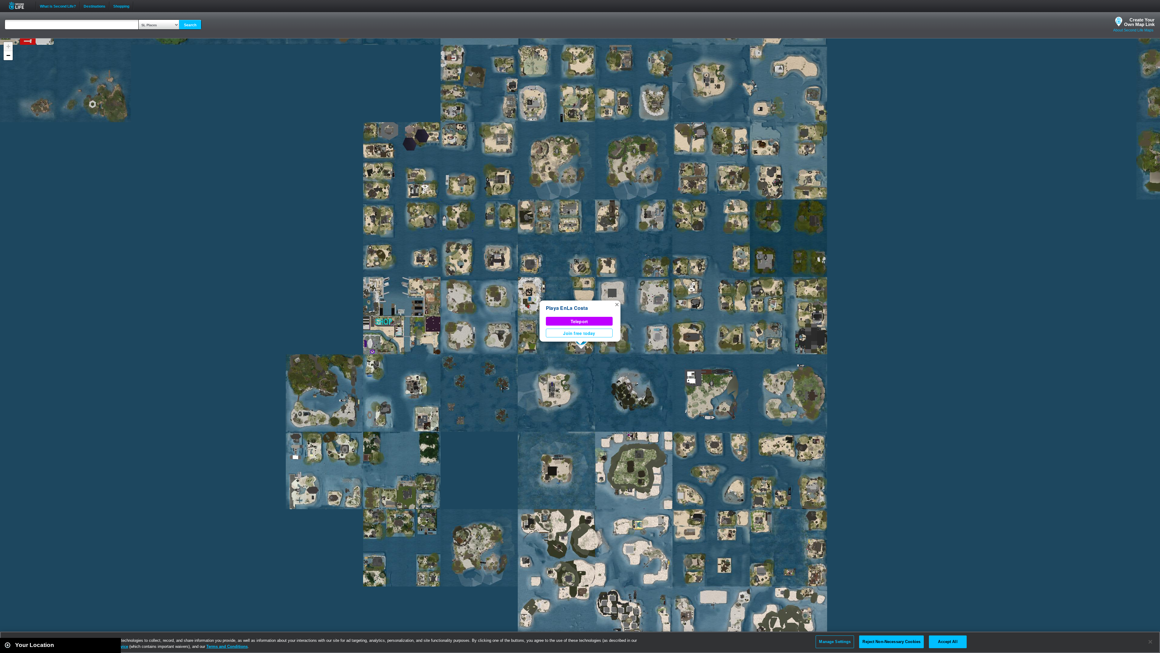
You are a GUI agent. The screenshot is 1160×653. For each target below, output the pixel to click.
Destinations (94, 5)
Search (190, 25)
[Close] (1150, 641)
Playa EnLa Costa (567, 307)
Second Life (19, 6)
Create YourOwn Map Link (1139, 22)
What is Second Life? (58, 5)
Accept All (947, 641)
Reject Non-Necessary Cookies (891, 641)
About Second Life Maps (1133, 30)
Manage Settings (835, 641)
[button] (616, 304)
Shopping (121, 5)
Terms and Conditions (227, 646)
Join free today (579, 333)
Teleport (579, 321)
